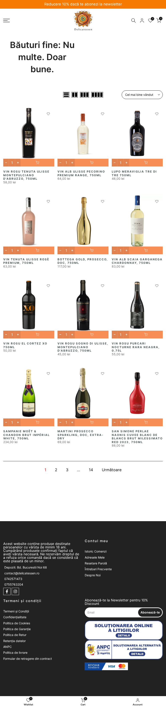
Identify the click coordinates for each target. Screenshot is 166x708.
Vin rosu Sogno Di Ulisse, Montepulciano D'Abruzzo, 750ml (82, 347)
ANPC (7, 647)
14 (91, 470)
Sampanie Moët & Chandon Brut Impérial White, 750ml (26, 434)
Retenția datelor (14, 641)
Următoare (111, 470)
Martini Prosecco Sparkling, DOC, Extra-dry (80, 434)
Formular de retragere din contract (27, 658)
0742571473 (13, 579)
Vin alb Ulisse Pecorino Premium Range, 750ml (81, 173)
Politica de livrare (15, 652)
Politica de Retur (14, 635)
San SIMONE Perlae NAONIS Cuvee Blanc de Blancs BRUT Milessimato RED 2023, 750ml (137, 436)
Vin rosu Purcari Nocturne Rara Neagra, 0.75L (136, 347)
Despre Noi (93, 575)
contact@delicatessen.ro (21, 573)
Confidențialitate (14, 617)
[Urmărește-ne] (7, 591)
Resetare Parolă (96, 563)
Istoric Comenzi (96, 551)
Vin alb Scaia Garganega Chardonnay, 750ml (137, 261)
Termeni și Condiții (16, 611)
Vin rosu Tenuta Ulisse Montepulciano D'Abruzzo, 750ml (26, 175)
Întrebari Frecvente (98, 569)
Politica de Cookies (16, 623)
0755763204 (13, 584)
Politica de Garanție (17, 629)
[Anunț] (83, 4)
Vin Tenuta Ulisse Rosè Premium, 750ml (26, 261)
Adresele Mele (95, 557)
